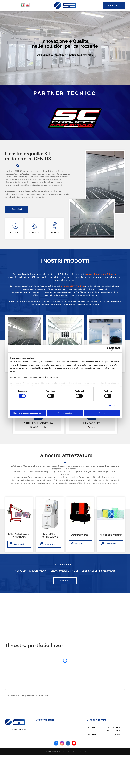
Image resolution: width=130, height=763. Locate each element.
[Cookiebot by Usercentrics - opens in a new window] (109, 348)
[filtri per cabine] (111, 513)
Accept (102, 413)
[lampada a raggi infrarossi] (19, 513)
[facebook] (56, 734)
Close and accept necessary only (27, 413)
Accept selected (65, 413)
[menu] (5, 5)
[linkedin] (68, 734)
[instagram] (62, 734)
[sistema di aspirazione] (50, 513)
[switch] (50, 396)
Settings (111, 405)
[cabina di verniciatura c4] (65, 333)
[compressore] (80, 513)
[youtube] (74, 734)
